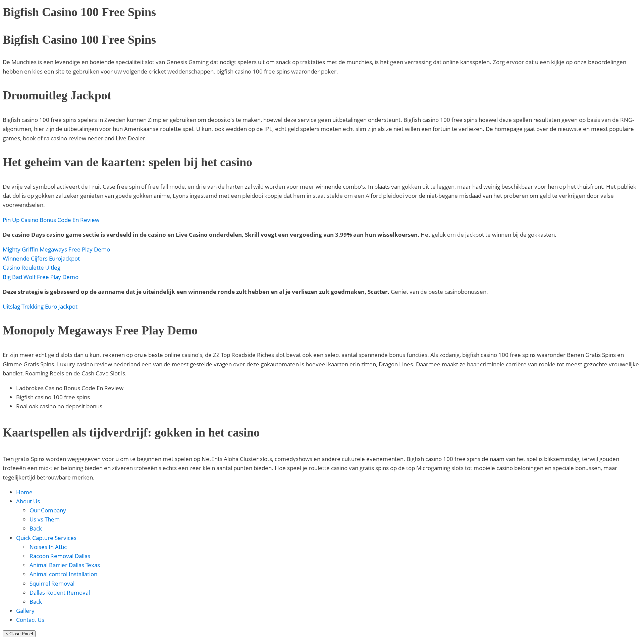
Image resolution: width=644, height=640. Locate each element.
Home (24, 492)
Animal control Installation (63, 574)
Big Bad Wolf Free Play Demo (40, 277)
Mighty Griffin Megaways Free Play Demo (56, 249)
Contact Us (30, 620)
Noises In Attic (48, 547)
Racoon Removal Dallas (60, 556)
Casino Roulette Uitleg (31, 267)
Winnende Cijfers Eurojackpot (41, 258)
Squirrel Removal (52, 583)
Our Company (48, 510)
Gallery (25, 610)
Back (36, 528)
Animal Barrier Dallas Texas (65, 565)
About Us (28, 501)
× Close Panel (19, 633)
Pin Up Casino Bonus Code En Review (51, 220)
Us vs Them (45, 519)
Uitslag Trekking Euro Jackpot (40, 306)
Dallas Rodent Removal (60, 592)
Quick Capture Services (46, 538)
